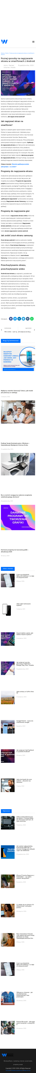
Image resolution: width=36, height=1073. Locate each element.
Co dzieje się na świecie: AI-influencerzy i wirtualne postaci (25, 906)
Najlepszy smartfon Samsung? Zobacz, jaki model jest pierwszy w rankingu (17, 392)
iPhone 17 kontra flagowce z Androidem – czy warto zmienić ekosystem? (25, 876)
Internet (7, 67)
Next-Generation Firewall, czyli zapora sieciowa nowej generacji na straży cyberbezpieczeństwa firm (25, 936)
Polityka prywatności (17, 1070)
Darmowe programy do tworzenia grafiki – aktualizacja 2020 (15, 551)
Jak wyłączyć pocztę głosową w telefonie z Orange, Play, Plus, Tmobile (25, 663)
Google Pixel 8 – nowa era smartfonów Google (24, 721)
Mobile (6, 53)
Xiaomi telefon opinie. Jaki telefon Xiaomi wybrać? (24, 634)
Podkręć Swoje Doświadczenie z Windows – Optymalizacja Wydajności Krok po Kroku (15, 444)
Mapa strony (26, 1070)
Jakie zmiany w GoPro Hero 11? (25, 692)
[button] (33, 41)
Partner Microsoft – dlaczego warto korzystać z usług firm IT (25, 1023)
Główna (2, 53)
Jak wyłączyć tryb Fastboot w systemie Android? (25, 751)
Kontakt (8, 1070)
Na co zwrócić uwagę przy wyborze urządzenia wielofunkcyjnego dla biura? (16, 496)
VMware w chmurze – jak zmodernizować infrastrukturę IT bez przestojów (24, 994)
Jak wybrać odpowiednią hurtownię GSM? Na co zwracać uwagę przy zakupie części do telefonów (25, 848)
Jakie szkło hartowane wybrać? (23, 604)
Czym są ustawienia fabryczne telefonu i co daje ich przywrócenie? (25, 575)
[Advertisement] (18, 18)
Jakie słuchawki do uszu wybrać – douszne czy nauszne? (24, 780)
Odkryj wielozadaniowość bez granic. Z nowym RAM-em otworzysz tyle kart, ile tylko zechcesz (25, 819)
